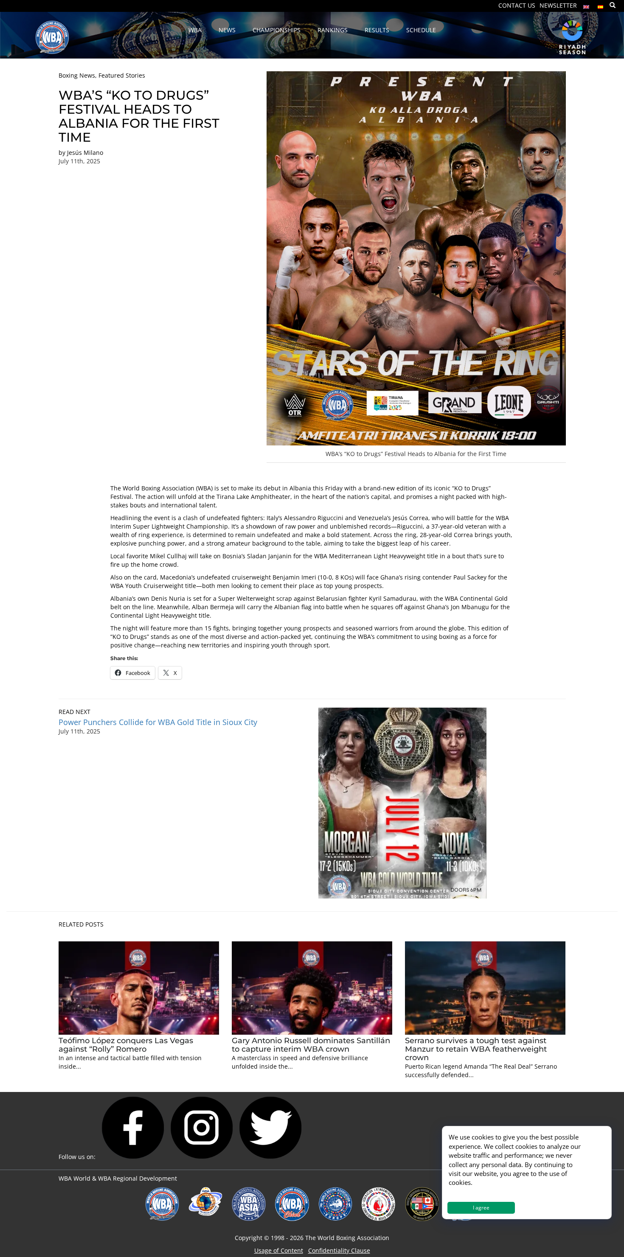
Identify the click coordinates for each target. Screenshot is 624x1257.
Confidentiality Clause (339, 1250)
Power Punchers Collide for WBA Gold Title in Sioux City (158, 722)
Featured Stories (121, 75)
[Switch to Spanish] (600, 5)
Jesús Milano (85, 152)
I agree (481, 1207)
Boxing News (77, 75)
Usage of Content (278, 1250)
